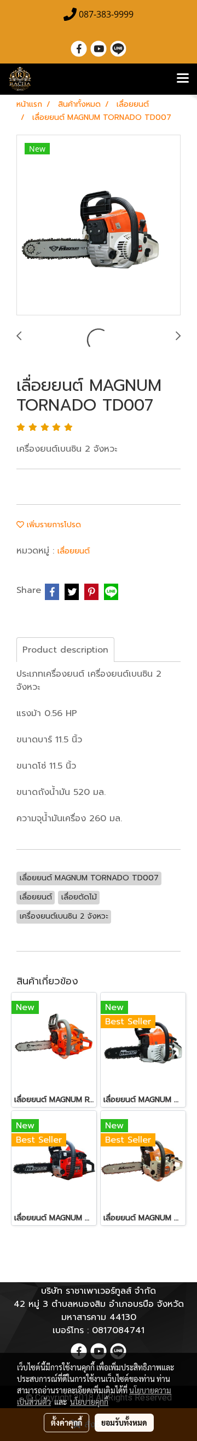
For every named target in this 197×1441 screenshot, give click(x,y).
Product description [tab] (65, 649)
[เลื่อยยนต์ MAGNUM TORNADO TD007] (98, 225)
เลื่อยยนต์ (73, 551)
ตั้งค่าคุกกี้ (66, 1422)
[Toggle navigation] (183, 79)
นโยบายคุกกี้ (89, 1402)
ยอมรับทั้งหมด (124, 1422)
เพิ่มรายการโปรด (52, 525)
